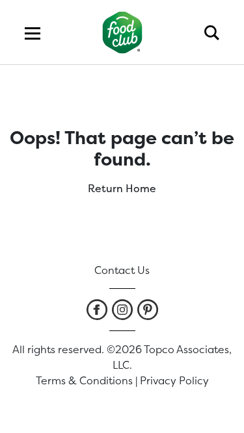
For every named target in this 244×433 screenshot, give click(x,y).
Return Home (122, 188)
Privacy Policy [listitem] (174, 380)
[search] (211, 32)
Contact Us (122, 270)
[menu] (32, 32)
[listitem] (97, 309)
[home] (122, 32)
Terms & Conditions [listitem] (84, 380)
